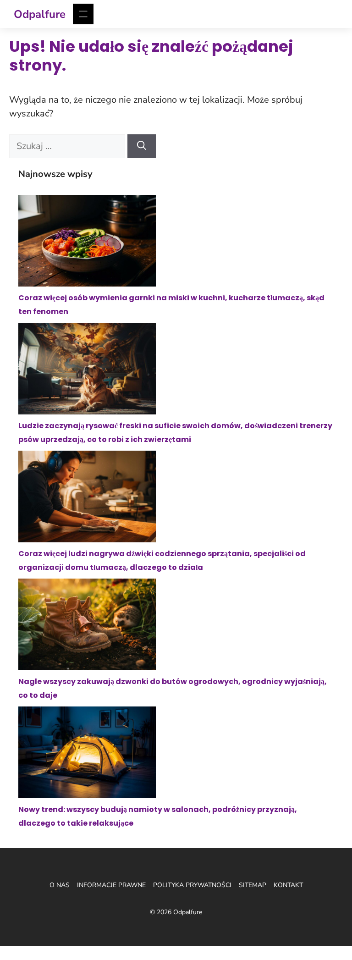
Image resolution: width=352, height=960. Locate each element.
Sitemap (252, 885)
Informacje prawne (111, 885)
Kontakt (288, 885)
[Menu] (83, 14)
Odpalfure (40, 14)
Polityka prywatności (192, 885)
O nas (60, 885)
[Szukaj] (141, 146)
